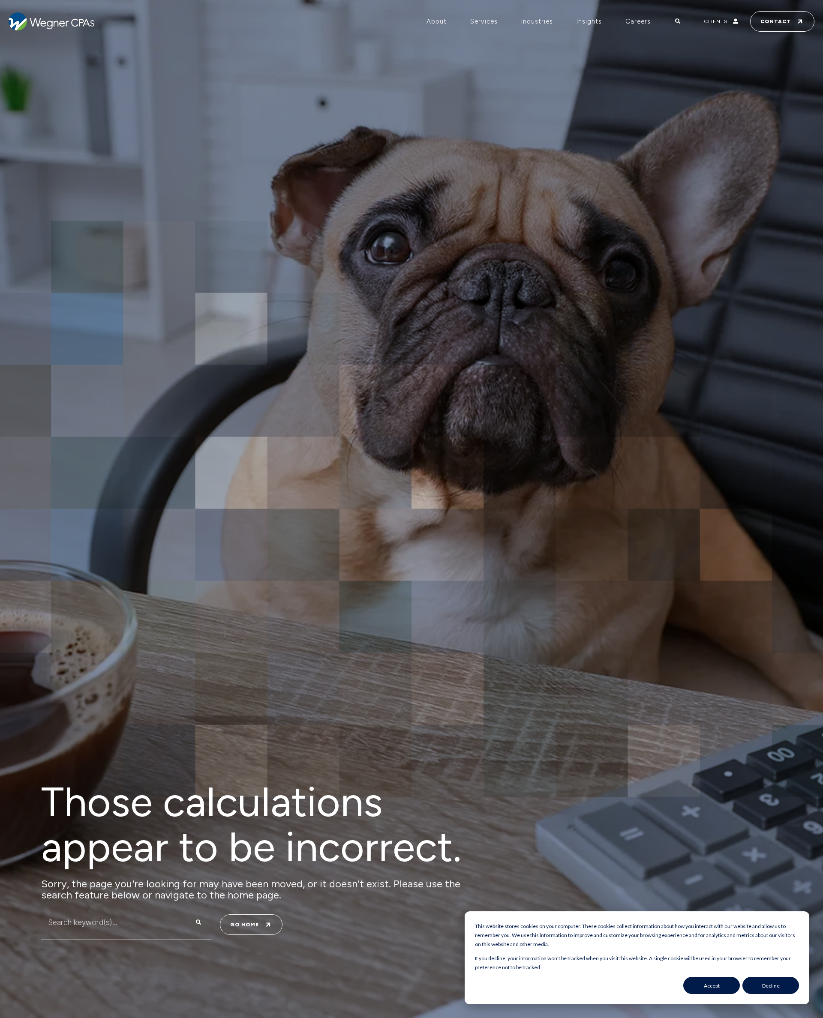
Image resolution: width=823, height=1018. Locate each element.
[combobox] (109, 922)
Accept (712, 985)
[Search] (198, 922)
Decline (771, 985)
